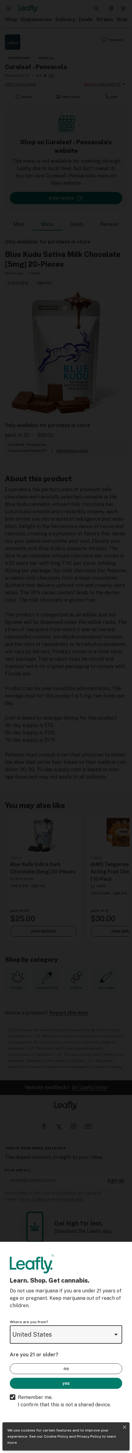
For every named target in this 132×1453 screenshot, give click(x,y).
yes (66, 1383)
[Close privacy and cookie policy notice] (124, 1427)
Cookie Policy (56, 1436)
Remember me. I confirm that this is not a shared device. (64, 1401)
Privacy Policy (89, 1436)
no (66, 1368)
